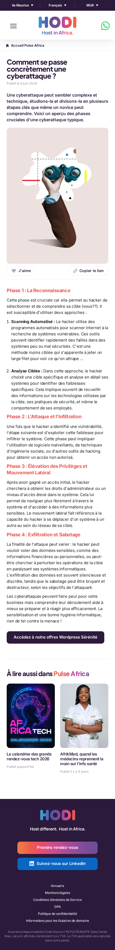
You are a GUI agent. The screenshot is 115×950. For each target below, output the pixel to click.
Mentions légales (57, 893)
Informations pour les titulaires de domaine (57, 921)
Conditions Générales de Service (57, 900)
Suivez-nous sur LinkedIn (61, 863)
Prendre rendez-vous (57, 847)
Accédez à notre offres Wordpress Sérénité (55, 637)
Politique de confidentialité (57, 914)
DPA (57, 907)
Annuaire (57, 886)
